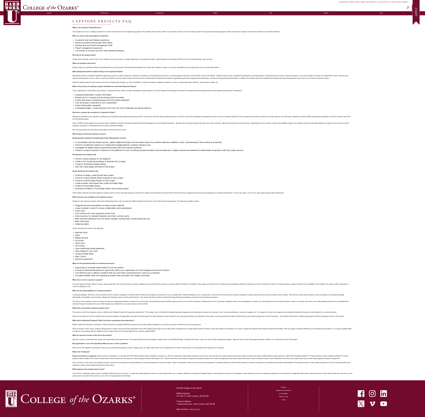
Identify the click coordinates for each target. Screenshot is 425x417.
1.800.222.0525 (194, 409)
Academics (160, 13)
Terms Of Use (283, 396)
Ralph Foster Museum (368, 2)
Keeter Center (354, 2)
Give (381, 13)
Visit (270, 13)
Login (283, 400)
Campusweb (343, 2)
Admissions (104, 13)
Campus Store (396, 2)
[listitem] (361, 394)
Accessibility (283, 393)
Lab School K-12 (383, 2)
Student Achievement (283, 390)
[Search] (408, 7)
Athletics (405, 2)
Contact (283, 387)
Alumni (326, 13)
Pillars (215, 13)
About (49, 13)
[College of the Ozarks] (50, 7)
